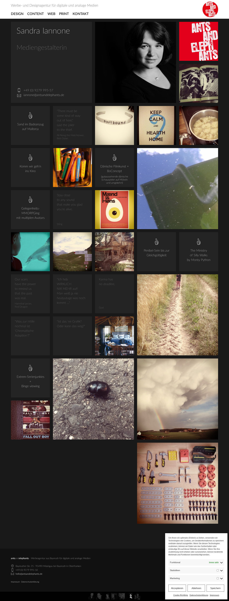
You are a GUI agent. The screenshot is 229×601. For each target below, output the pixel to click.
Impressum (214, 595)
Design (17, 14)
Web (51, 14)
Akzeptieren (177, 588)
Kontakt (81, 14)
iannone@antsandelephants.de (44, 95)
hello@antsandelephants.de (29, 574)
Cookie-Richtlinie (180, 595)
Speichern (215, 588)
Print (64, 14)
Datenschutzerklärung (199, 595)
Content (35, 14)
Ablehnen (196, 588)
